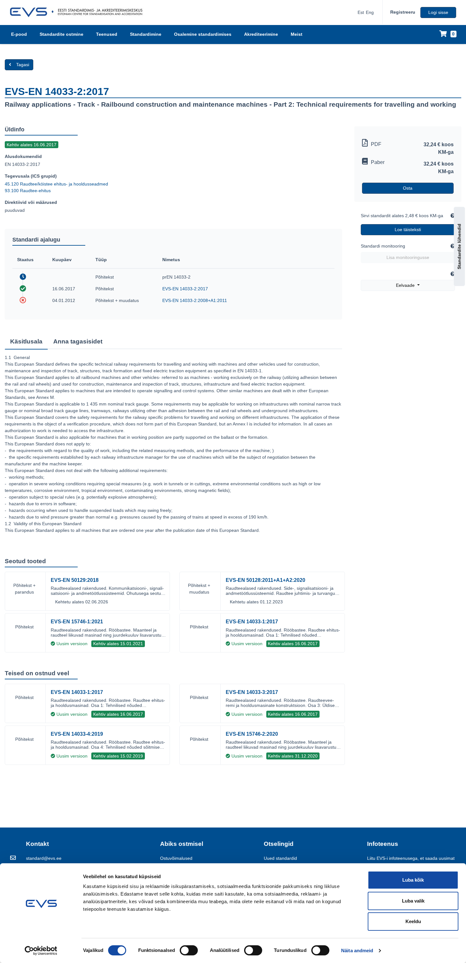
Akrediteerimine (261, 34)
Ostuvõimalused (176, 858)
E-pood (19, 34)
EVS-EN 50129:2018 (75, 580)
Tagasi (22, 64)
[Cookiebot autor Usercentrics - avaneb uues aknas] (41, 950)
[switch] (189, 950)
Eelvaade (406, 285)
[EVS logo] (78, 12)
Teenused (106, 34)
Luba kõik (413, 880)
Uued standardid (280, 858)
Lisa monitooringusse (407, 257)
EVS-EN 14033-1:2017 (252, 621)
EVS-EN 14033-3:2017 (252, 692)
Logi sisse (438, 12)
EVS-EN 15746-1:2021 (77, 621)
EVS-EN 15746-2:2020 (252, 734)
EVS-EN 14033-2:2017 (185, 288)
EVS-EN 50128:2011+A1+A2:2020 (265, 580)
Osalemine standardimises (202, 34)
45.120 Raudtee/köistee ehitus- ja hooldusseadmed (56, 183)
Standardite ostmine (61, 34)
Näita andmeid (357, 950)
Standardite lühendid (459, 246)
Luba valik (413, 900)
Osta (407, 188)
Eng (370, 12)
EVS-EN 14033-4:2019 (77, 734)
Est (361, 12)
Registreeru (402, 12)
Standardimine (145, 34)
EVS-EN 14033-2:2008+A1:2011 (194, 300)
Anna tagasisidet (77, 341)
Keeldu (413, 921)
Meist (296, 34)
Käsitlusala (26, 341)
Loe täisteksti (408, 229)
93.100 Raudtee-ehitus (28, 190)
